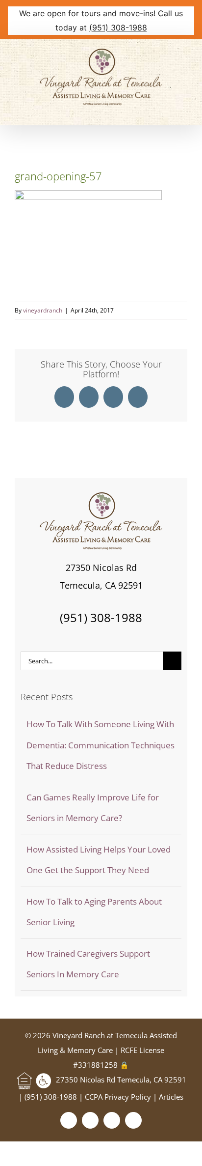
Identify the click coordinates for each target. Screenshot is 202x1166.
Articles (171, 1097)
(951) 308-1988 (118, 27)
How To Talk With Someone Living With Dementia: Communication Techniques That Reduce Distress (100, 744)
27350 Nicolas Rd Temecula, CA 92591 (121, 1079)
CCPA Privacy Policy (119, 1097)
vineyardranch (42, 310)
